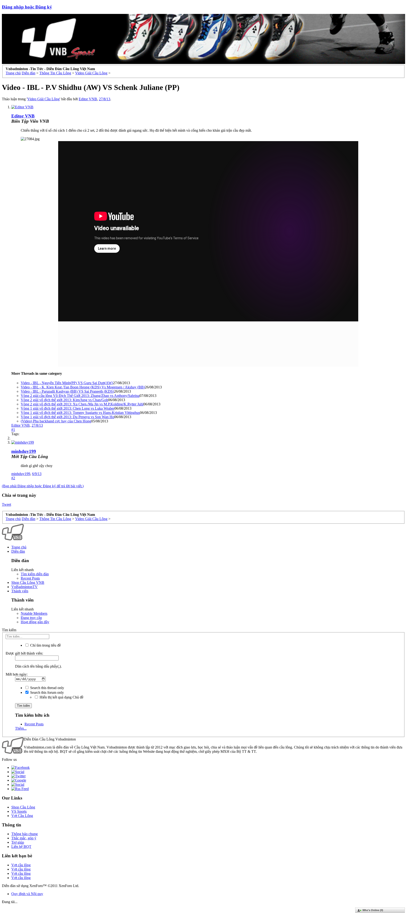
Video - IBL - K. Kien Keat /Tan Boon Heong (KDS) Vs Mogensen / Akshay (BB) (83, 387)
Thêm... (21, 728)
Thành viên (19, 591)
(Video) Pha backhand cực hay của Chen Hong (56, 421)
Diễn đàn (18, 551)
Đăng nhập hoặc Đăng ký (27, 6)
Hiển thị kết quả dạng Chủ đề (61, 697)
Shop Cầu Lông (23, 807)
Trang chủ (18, 547)
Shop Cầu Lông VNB (27, 583)
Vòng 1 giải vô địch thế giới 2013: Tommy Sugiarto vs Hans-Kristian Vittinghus (80, 413)
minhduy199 (23, 451)
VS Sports (19, 811)
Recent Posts (30, 578)
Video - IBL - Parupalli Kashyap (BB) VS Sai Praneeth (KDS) (67, 391)
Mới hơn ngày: (17, 674)
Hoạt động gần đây (35, 622)
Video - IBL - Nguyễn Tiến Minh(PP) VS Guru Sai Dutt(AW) (67, 383)
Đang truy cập (31, 618)
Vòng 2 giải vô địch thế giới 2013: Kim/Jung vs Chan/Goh (64, 400)
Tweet (6, 504)
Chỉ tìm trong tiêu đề (45, 645)
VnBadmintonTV (24, 587)
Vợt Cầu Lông (22, 816)
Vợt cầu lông (21, 865)
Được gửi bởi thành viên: (24, 653)
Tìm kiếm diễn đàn (35, 574)
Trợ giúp (17, 842)
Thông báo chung (24, 834)
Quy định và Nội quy (27, 894)
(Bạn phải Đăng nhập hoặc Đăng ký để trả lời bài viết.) (43, 486)
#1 (13, 430)
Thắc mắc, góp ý (23, 838)
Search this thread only (46, 688)
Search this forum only (46, 692)
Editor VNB (88, 99)
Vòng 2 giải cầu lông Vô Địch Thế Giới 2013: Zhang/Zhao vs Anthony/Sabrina (80, 396)
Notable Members (34, 613)
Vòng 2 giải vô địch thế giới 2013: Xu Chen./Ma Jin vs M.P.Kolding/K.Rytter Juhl (82, 404)
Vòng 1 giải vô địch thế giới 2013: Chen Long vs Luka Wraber (67, 408)
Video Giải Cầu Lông (43, 99)
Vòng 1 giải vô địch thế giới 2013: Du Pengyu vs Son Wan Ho (67, 417)
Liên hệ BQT (21, 847)
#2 (13, 478)
